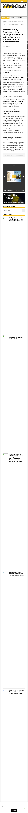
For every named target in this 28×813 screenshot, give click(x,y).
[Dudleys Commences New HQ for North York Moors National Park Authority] (5, 332)
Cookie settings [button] (21, 808)
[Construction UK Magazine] (14, 7)
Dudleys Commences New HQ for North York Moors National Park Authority (16, 219)
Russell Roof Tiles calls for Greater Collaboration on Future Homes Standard (16, 692)
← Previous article (9, 155)
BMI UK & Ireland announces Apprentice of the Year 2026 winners (16, 337)
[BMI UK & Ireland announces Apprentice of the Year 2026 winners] (5, 450)
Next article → (20, 155)
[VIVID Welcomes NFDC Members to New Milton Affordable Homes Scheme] (5, 686)
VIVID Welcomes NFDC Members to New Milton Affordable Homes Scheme (16, 573)
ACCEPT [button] (14, 810)
